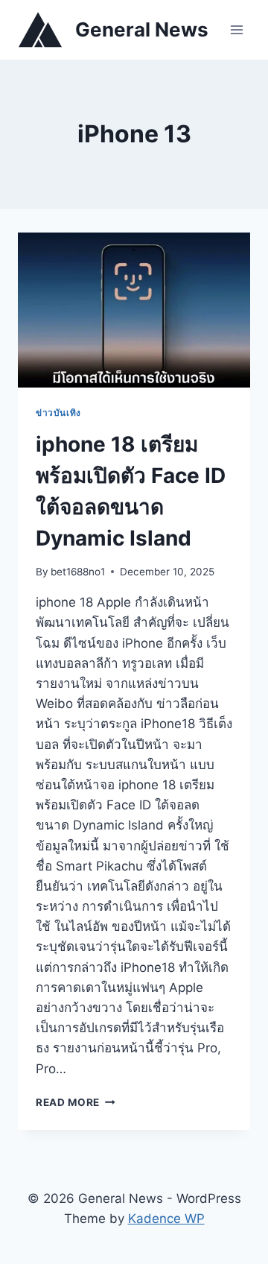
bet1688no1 (78, 572)
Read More (75, 1102)
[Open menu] (236, 29)
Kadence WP (166, 1218)
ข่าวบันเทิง (58, 412)
